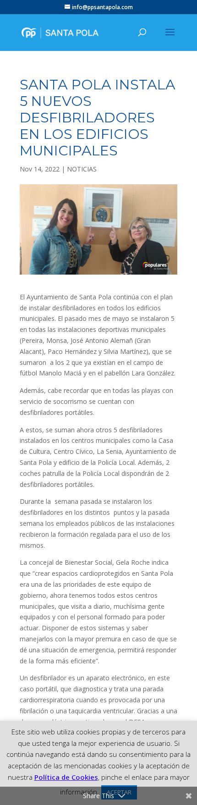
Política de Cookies (66, 777)
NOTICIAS (82, 169)
